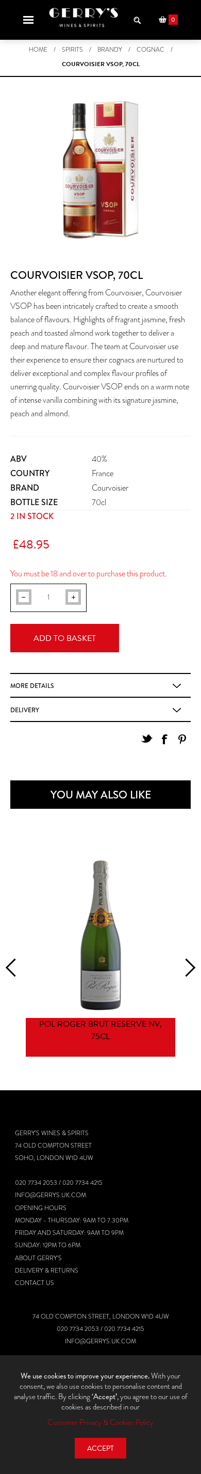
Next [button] (186, 968)
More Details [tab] (32, 686)
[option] (100, 959)
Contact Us (34, 1283)
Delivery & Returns (46, 1270)
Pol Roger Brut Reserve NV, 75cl (100, 1030)
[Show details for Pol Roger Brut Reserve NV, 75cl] (100, 935)
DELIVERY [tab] (24, 710)
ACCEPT (100, 1448)
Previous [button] (15, 968)
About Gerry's (38, 1258)
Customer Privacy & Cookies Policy (100, 1422)
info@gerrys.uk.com (50, 1195)
